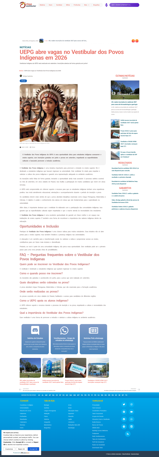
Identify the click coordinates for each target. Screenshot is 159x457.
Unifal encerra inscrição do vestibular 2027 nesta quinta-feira (130, 122)
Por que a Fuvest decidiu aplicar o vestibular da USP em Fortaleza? (129, 154)
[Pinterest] (124, 412)
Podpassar (95, 433)
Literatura (71, 422)
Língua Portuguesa (50, 410)
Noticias (22, 425)
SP (123, 395)
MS (74, 395)
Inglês (70, 419)
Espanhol (71, 413)
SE (119, 395)
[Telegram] (124, 426)
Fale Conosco (96, 408)
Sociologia (71, 427)
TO (126, 395)
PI (92, 395)
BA (53, 395)
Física (46, 416)
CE (57, 395)
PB (85, 395)
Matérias (42, 5)
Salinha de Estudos (35, 338)
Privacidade (96, 405)
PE (89, 395)
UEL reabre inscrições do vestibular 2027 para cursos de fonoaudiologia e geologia (29, 382)
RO (106, 395)
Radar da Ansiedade (98, 445)
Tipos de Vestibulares (99, 439)
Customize (9, 449)
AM (46, 395)
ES (63, 395)
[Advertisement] (79, 23)
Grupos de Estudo (97, 416)
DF (60, 395)
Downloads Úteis (97, 447)
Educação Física (73, 410)
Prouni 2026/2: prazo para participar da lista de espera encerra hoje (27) (73, 382)
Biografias (96, 5)
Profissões (77, 5)
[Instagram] (131, 404)
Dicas (23, 81)
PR (95, 395)
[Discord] (131, 426)
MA (71, 395)
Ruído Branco (96, 422)
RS (113, 395)
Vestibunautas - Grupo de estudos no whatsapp (64, 339)
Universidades (24, 408)
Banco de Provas (97, 425)
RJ (99, 395)
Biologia (46, 405)
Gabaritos (23, 413)
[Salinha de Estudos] (35, 330)
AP (50, 395)
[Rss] (128, 434)
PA (82, 395)
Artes (69, 405)
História (46, 419)
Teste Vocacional (97, 413)
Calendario (23, 422)
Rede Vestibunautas (98, 436)
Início (21, 71)
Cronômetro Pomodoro (99, 410)
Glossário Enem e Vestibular (101, 419)
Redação (47, 413)
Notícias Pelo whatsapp (93, 338)
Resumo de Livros (25, 410)
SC (116, 395)
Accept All (33, 449)
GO (67, 395)
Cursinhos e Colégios (26, 405)
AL (43, 395)
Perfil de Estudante (98, 442)
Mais (85, 5)
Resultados (23, 419)
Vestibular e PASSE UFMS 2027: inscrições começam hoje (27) (129, 144)
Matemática (47, 425)
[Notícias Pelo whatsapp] (93, 330)
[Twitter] (124, 404)
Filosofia (71, 416)
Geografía (47, 422)
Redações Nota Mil (74, 425)
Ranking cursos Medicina (100, 430)
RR (109, 395)
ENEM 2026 (96, 427)
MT (78, 395)
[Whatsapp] (131, 419)
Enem (50, 5)
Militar (68, 5)
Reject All (21, 449)
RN (102, 395)
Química (46, 408)
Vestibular (59, 5)
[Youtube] (131, 412)
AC (39, 395)
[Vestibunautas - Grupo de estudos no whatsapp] (64, 330)
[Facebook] (124, 419)
